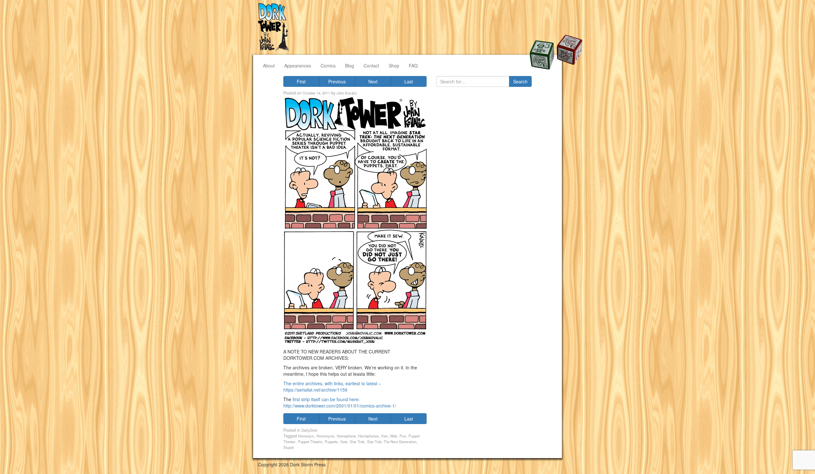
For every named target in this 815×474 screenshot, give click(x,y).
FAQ (413, 65)
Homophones (368, 435)
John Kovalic (347, 92)
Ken (384, 435)
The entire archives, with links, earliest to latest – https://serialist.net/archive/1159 (332, 386)
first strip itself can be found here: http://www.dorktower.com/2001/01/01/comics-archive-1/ (339, 402)
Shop (394, 65)
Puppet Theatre (310, 441)
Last (408, 81)
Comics (328, 65)
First (301, 81)
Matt (393, 435)
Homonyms (325, 435)
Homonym (306, 435)
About (269, 65)
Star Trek (357, 441)
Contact (371, 65)
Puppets (331, 441)
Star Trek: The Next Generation (391, 441)
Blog (349, 65)
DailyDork (309, 430)
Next (373, 81)
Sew (343, 441)
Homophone (346, 435)
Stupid (288, 447)
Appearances (297, 65)
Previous (337, 81)
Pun (403, 435)
